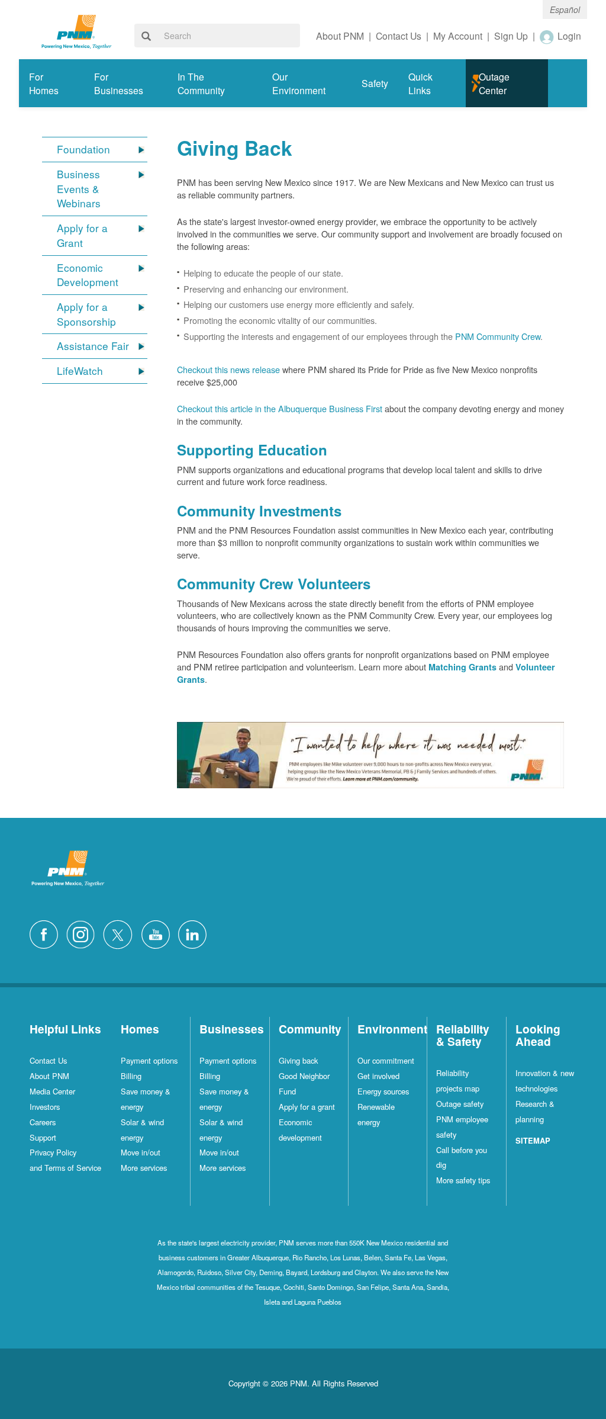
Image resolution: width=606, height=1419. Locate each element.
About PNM (49, 1075)
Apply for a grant (307, 1106)
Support (43, 1137)
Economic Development (87, 275)
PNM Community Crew (497, 336)
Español (565, 9)
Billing (131, 1075)
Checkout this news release (228, 369)
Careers (43, 1122)
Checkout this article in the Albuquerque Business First (279, 408)
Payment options (149, 1060)
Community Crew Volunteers (273, 583)
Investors (45, 1106)
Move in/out (140, 1152)
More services (144, 1167)
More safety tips (463, 1180)
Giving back (298, 1060)
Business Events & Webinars (79, 188)
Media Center (52, 1091)
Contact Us (48, 1060)
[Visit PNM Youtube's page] (158, 933)
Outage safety (459, 1103)
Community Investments (259, 510)
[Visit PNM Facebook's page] (47, 933)
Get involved (378, 1075)
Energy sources (383, 1091)
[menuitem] (51, 83)
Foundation (83, 149)
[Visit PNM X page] (121, 933)
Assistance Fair (93, 346)
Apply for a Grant (82, 235)
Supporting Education (252, 449)
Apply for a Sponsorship (86, 314)
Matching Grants (462, 667)
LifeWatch (80, 371)
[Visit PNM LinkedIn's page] (195, 933)
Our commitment (385, 1060)
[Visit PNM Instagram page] (83, 933)
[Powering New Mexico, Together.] (77, 30)
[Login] (547, 36)
